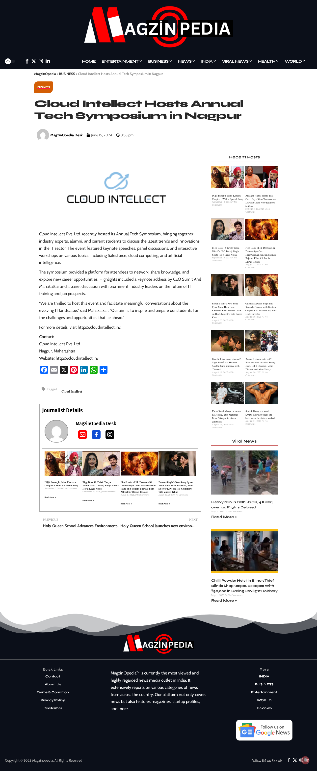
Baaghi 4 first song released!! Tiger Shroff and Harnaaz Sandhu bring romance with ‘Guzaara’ (226, 364)
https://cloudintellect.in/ (99, 327)
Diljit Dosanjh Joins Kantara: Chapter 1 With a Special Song (61, 483)
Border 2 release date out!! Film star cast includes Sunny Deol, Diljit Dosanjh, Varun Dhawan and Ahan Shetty (260, 364)
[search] (19, 61)
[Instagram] (40, 61)
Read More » (50, 497)
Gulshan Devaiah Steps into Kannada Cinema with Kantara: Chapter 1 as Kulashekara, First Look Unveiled (261, 309)
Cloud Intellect (71, 391)
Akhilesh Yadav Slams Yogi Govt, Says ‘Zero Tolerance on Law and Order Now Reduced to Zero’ (260, 201)
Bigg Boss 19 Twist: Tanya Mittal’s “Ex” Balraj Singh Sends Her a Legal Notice (100, 485)
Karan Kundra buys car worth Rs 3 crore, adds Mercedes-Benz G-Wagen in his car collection (226, 416)
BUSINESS (43, 87)
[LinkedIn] (47, 61)
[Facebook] (27, 61)
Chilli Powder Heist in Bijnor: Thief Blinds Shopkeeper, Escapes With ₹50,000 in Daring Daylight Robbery (244, 585)
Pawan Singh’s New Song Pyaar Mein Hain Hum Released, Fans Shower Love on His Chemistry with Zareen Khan (175, 487)
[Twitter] (33, 61)
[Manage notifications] (305, 760)
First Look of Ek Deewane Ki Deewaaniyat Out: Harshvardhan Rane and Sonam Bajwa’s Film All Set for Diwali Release (138, 487)
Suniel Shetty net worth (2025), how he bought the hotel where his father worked (260, 414)
